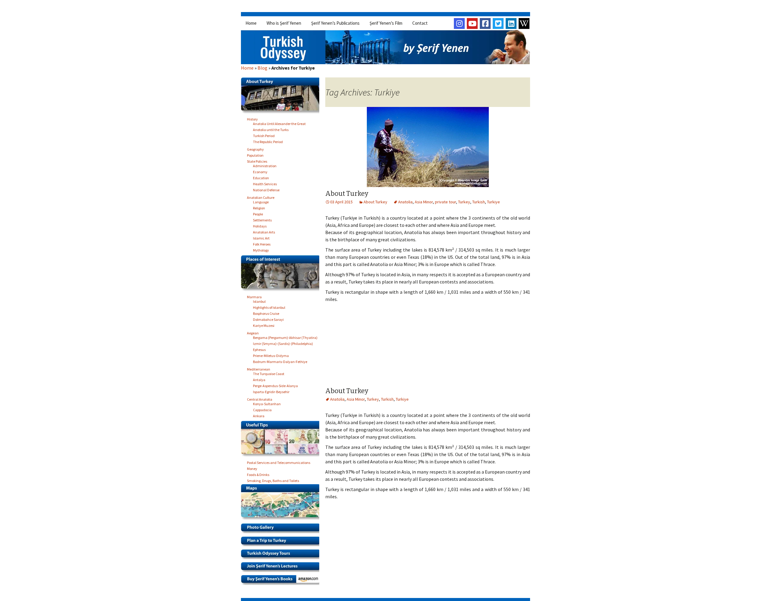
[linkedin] (511, 23)
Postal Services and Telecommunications (278, 461)
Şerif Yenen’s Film (386, 23)
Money (252, 467)
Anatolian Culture (260, 196)
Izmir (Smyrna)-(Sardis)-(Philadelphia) (283, 342)
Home (251, 23)
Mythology (261, 249)
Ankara (258, 415)
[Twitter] (498, 23)
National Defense (266, 189)
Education (261, 177)
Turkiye (493, 202)
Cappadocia (262, 409)
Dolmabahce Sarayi (268, 318)
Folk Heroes (261, 243)
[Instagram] (459, 23)
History (252, 118)
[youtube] (472, 23)
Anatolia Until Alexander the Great (279, 122)
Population (255, 154)
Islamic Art (261, 237)
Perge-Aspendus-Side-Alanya (275, 384)
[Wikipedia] (524, 23)
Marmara (254, 296)
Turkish (478, 202)
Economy (260, 171)
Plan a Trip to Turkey (282, 543)
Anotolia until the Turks (271, 128)
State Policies (257, 160)
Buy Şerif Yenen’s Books (282, 582)
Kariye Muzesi (263, 324)
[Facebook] (485, 23)
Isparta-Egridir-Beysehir (271, 391)
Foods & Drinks (258, 473)
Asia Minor (424, 202)
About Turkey (346, 193)
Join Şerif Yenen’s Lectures (282, 569)
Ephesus (259, 348)
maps (282, 504)
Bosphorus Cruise (266, 312)
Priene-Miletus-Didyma (271, 354)
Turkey (464, 202)
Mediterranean (258, 368)
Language (261, 201)
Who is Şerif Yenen (284, 23)
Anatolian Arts (264, 231)
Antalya (259, 378)
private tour (445, 202)
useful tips (282, 440)
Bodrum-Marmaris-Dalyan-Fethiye (280, 360)
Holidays (260, 225)
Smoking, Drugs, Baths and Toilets (273, 479)
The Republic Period (268, 140)
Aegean (253, 332)
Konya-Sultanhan (267, 403)
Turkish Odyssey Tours (282, 556)
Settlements (262, 219)
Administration (264, 165)
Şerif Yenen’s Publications (335, 23)
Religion (259, 207)
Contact (420, 23)
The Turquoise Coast (268, 372)
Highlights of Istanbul (269, 306)
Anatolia (405, 202)
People (258, 213)
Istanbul (259, 300)
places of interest (282, 275)
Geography (255, 148)
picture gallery (282, 530)
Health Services (265, 183)
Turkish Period (264, 134)
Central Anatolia (259, 398)
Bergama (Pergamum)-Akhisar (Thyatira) (285, 336)
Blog (262, 68)
